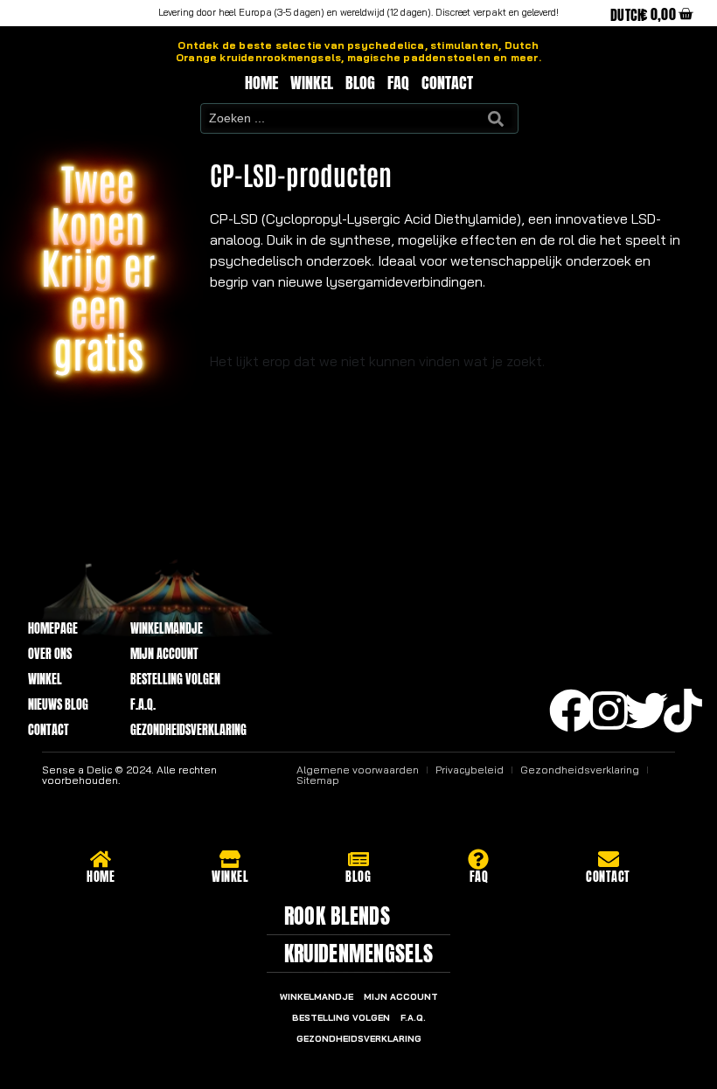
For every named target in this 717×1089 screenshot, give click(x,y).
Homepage (53, 628)
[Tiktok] (683, 710)
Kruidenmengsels (359, 953)
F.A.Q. (143, 704)
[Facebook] (571, 710)
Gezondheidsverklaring (188, 730)
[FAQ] (478, 859)
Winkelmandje (166, 628)
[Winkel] (229, 859)
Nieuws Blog (58, 704)
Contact (447, 83)
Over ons (50, 654)
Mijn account (164, 654)
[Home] (100, 859)
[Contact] (608, 859)
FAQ (398, 83)
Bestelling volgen (175, 679)
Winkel (311, 83)
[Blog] (358, 859)
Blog (360, 83)
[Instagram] (608, 710)
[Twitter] (646, 710)
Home (261, 83)
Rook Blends (337, 916)
